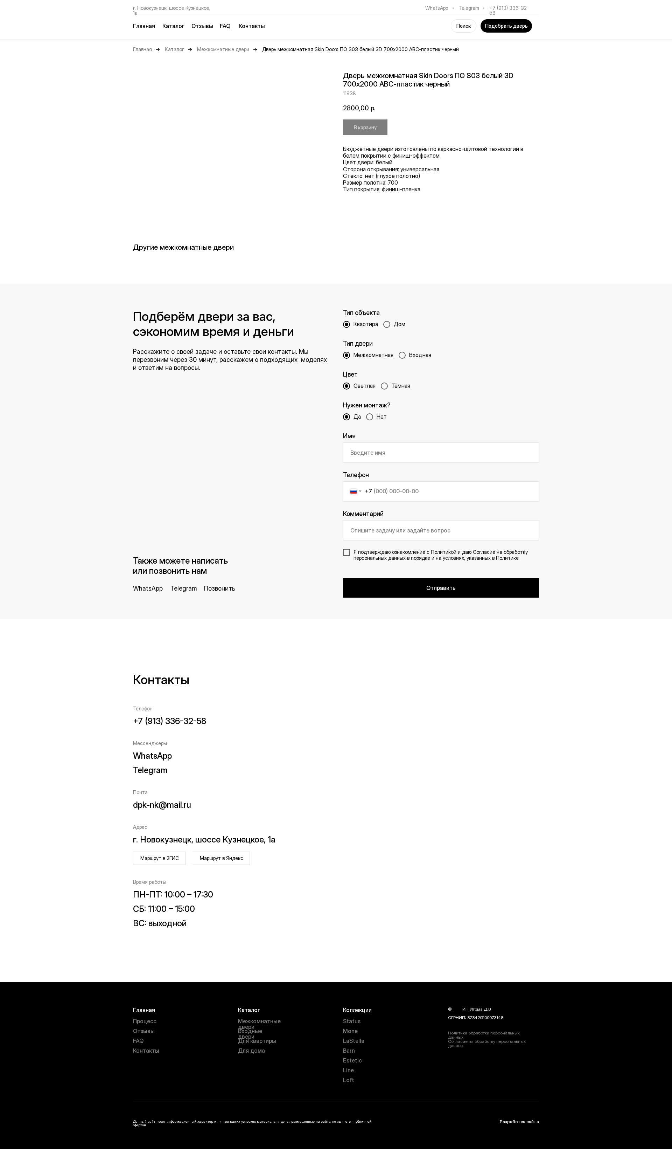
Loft (348, 1079)
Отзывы (202, 25)
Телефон (356, 475)
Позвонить (219, 588)
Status (351, 1021)
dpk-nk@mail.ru (162, 805)
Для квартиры (257, 1040)
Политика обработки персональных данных (484, 1035)
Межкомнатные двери (223, 49)
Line (348, 1070)
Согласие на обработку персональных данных (487, 1043)
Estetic (352, 1060)
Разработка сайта (519, 1121)
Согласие (484, 552)
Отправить (441, 587)
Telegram (469, 8)
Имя (349, 436)
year (457, 1009)
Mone (350, 1030)
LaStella (353, 1040)
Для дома (251, 1050)
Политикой (443, 552)
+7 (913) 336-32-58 (509, 10)
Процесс (144, 1021)
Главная (144, 25)
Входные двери (250, 1033)
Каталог (174, 49)
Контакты (252, 25)
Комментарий (363, 513)
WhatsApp (436, 8)
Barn (349, 1050)
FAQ (225, 25)
